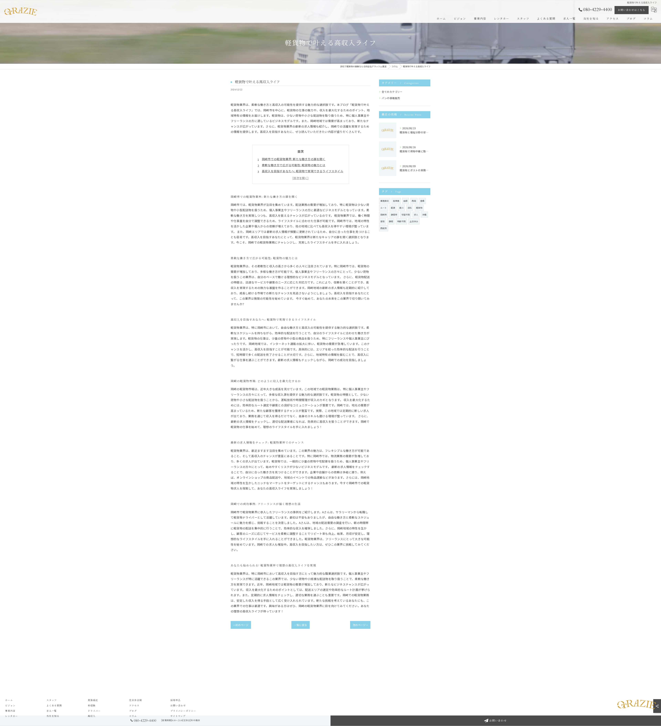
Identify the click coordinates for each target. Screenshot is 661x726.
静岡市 (394, 214)
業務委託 (384, 200)
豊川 (401, 207)
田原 (405, 200)
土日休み (414, 221)
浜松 (410, 207)
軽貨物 (419, 207)
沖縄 (424, 214)
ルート (383, 207)
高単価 (396, 200)
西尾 (414, 200)
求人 (416, 214)
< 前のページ (240, 625)
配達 (393, 207)
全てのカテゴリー (392, 91)
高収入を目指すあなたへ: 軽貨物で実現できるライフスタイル (302, 171)
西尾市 (383, 228)
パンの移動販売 (391, 98)
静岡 (391, 221)
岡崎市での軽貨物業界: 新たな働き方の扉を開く (294, 159)
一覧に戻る (300, 625)
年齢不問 (401, 221)
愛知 (382, 221)
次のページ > (360, 625)
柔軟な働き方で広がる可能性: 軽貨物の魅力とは (294, 165)
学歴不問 (405, 214)
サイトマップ (178, 716)
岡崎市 (383, 214)
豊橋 (422, 200)
